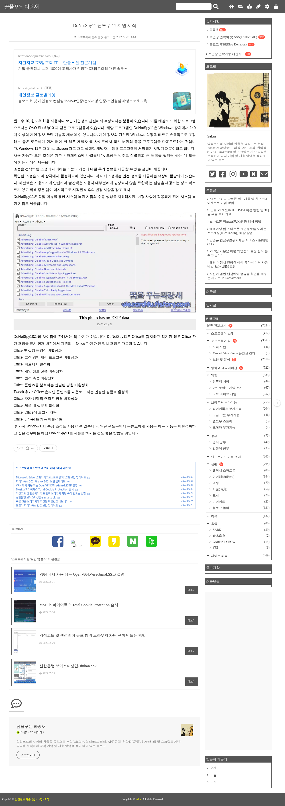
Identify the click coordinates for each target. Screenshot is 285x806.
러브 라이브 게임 (241, 394)
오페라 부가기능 (241, 427)
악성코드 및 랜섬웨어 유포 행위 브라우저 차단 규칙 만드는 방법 (51, 493)
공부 (240, 436)
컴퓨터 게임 (241, 381)
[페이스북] (57, 542)
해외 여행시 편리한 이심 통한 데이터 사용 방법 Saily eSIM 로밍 (237, 264)
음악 (240, 523)
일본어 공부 (241, 448)
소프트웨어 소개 (240, 333)
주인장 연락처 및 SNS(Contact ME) (237, 37)
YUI (241, 547)
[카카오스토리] (114, 542)
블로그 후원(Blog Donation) (231, 44)
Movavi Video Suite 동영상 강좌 (241, 353)
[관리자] (267, 6)
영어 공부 (241, 442)
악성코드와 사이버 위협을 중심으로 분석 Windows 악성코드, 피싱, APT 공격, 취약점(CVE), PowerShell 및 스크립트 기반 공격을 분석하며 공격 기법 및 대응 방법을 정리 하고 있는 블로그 (98, 744)
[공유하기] (27, 448)
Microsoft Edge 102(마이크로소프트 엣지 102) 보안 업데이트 (51, 477)
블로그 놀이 (241, 508)
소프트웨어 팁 (24, 468)
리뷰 (240, 516)
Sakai (138, 799)
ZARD (241, 529)
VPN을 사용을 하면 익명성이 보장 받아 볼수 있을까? (237, 253)
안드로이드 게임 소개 (241, 388)
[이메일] (264, 174)
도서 (241, 495)
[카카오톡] (95, 542)
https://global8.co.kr (31, 88)
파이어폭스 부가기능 (241, 408)
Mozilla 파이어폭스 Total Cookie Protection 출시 (45, 489)
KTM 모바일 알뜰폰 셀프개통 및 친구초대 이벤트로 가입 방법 (237, 201)
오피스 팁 (241, 347)
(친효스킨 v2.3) (40, 799)
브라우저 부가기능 (240, 402)
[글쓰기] (258, 6)
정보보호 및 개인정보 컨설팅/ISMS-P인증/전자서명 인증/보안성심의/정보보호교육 (82, 101)
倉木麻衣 (241, 535)
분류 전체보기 (238, 325)
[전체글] (240, 6)
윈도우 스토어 (241, 421)
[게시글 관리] (33, 448)
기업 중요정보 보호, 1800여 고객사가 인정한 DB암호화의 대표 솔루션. (73, 68)
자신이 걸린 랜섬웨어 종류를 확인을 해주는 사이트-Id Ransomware (237, 276)
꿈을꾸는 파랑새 (21, 6)
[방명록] (249, 6)
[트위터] (76, 544)
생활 (240, 464)
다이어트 (241, 501)
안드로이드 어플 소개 (240, 457)
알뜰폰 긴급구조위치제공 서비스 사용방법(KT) (237, 242)
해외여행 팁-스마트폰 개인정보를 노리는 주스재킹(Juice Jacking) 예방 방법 (236, 231)
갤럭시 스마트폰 (241, 470)
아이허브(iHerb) (241, 476)
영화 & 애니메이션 (240, 368)
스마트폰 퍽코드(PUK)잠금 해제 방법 (235, 221)
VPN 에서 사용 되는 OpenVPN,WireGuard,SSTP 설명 (46, 485)
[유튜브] (243, 174)
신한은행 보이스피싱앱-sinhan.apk (36, 497)
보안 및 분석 (42, 468)
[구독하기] (277, 403)
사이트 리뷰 (240, 556)
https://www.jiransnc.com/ (34, 56)
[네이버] (132, 542)
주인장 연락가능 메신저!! (229, 54)
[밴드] (151, 542)
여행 (241, 483)
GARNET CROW (241, 541)
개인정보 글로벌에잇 (36, 95)
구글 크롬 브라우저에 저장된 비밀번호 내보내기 (42, 501)
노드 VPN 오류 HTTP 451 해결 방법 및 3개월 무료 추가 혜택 (238, 212)
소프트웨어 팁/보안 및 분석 (93, 37)
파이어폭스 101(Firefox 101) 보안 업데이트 (40, 481)
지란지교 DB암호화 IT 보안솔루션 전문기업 (57, 62)
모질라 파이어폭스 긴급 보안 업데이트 (37, 505)
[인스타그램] (233, 174)
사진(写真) (241, 489)
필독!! (217, 29)
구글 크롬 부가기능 (241, 415)
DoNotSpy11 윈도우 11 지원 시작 (104, 25)
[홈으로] (231, 6)
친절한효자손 (23, 799)
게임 (240, 375)
